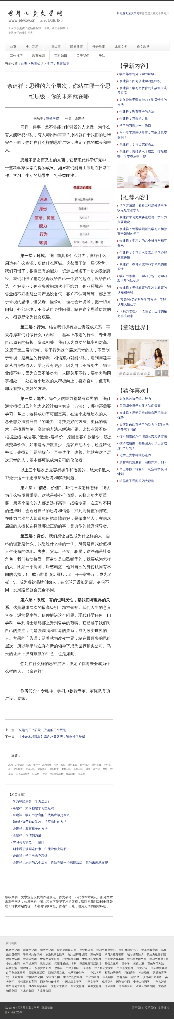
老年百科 (66, 769)
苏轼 (105, 769)
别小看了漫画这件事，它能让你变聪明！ (41, 849)
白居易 (35, 773)
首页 (24, 63)
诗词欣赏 (54, 769)
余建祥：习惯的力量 (27, 835)
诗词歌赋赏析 (56, 773)
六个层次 (19, 764)
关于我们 (137, 1007)
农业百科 (30, 769)
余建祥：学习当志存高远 (30, 855)
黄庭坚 (81, 773)
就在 (62, 764)
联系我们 (150, 1007)
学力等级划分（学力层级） (32, 801)
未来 (56, 764)
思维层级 (46, 764)
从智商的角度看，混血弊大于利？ (143, 462)
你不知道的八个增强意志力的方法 (143, 436)
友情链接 (163, 1007)
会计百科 (78, 769)
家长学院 (52, 118)
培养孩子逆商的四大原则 (136, 481)
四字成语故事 (22, 773)
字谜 (44, 773)
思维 (10, 764)
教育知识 (37, 63)
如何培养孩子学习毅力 (135, 399)
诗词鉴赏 (72, 764)
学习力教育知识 (58, 63)
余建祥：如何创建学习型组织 (33, 808)
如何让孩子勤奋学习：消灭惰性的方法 (40, 821)
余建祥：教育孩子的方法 (30, 828)
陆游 (88, 769)
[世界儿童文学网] (35, 16)
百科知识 (84, 764)
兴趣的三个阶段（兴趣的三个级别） (44, 730)
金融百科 (70, 773)
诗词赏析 (96, 764)
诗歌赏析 (42, 769)
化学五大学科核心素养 (135, 455)
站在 (29, 764)
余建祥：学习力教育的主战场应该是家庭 (41, 815)
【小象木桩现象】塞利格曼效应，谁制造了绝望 (52, 736)
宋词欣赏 (18, 769)
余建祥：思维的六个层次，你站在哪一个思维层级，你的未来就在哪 (60, 862)
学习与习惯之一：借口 (28, 842)
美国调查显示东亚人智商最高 (140, 406)
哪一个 (36, 764)
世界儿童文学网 (129, 13)
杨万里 (96, 769)
